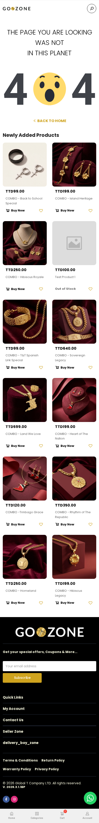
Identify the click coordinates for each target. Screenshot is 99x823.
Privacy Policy (47, 769)
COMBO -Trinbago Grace (24, 512)
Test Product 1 (65, 277)
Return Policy (53, 760)
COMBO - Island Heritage (74, 198)
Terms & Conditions (20, 760)
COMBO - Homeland (21, 591)
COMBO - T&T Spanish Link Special (22, 357)
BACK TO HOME (51, 120)
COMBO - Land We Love (23, 434)
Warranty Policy (17, 769)
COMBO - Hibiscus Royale (25, 277)
